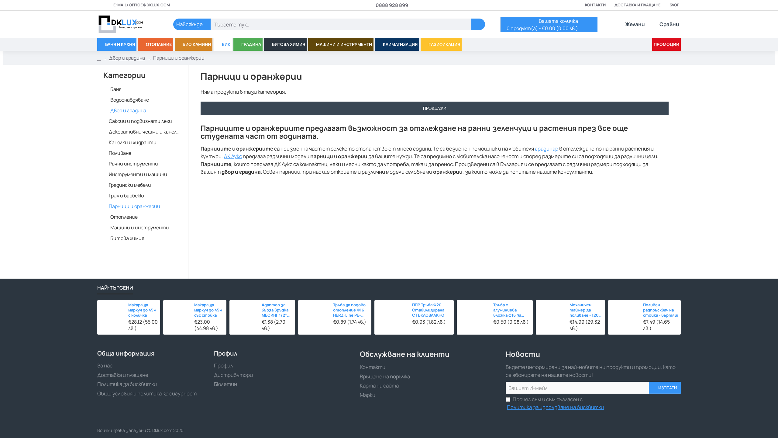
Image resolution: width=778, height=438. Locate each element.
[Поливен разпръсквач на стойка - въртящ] (624, 316)
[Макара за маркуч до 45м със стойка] (177, 314)
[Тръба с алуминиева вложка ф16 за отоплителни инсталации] (473, 316)
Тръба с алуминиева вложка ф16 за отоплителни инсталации (507, 310)
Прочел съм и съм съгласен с (555, 403)
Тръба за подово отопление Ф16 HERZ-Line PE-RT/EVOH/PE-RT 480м (349, 310)
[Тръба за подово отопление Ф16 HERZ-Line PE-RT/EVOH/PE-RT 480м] (314, 316)
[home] (99, 58)
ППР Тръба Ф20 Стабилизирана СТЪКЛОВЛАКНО (428, 310)
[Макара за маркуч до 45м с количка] (111, 314)
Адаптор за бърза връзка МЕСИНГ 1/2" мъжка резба (275, 310)
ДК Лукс (233, 156)
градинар (546, 148)
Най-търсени (115, 288)
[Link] (127, 24)
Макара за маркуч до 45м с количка (142, 310)
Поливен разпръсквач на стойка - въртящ (660, 310)
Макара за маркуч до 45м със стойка (208, 310)
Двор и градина (127, 57)
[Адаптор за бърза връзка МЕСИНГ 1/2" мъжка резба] (244, 314)
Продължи (434, 108)
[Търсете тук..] (478, 24)
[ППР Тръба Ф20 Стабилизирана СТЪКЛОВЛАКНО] (392, 317)
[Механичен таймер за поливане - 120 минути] (551, 315)
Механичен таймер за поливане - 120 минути (584, 310)
